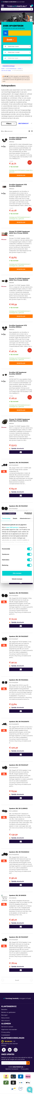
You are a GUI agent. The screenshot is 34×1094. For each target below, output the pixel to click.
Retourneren (5, 1018)
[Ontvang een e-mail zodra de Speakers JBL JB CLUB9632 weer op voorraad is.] (21, 841)
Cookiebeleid (5, 1035)
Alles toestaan (17, 573)
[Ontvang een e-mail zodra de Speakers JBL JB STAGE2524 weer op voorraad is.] (21, 711)
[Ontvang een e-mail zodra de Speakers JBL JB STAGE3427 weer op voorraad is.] (21, 798)
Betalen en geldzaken (8, 1012)
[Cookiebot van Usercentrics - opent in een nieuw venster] (24, 513)
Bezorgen (4, 1015)
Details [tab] (15, 518)
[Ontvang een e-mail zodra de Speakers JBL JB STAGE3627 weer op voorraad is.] (21, 669)
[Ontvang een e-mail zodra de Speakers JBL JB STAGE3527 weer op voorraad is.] (21, 970)
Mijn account (5, 1020)
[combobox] (19, 46)
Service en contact (7, 1026)
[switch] (29, 554)
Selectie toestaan (17, 579)
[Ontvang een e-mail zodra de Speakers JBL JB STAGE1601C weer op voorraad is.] (21, 495)
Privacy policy (5, 1032)
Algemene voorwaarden (9, 1029)
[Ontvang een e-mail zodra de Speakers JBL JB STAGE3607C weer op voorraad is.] (21, 754)
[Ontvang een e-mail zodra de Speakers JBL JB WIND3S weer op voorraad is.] (21, 926)
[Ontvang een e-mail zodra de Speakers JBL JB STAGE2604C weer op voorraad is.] (21, 885)
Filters (8, 124)
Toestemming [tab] (6, 518)
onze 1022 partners (12, 527)
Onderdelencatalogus (9, 66)
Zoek (10, 39)
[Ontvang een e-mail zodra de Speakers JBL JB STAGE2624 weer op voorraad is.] (21, 626)
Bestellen (4, 1009)
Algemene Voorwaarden (12, 1069)
